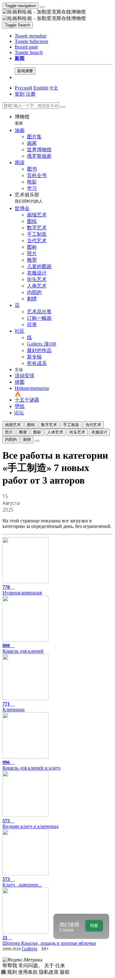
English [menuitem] (40, 87)
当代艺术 (93, 424)
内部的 (11, 439)
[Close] (62, 107)
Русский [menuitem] (23, 87)
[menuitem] (53, 87)
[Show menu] (42, 7)
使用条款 (28, 972)
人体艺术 (55, 432)
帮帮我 (10, 965)
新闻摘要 (25, 71)
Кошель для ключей (23, 648)
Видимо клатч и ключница (30, 823)
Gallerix (29, 948)
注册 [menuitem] (31, 94)
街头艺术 (77, 432)
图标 (37, 432)
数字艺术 (49, 424)
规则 (12, 972)
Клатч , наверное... (22, 882)
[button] (31, 35)
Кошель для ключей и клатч (31, 765)
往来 (60, 965)
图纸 (31, 424)
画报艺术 (13, 424)
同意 (94, 925)
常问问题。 (31, 965)
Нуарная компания (22, 589)
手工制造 (71, 424)
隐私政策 (49, 972)
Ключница (13, 706)
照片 (9, 432)
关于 (49, 965)
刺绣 (27, 439)
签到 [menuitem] (20, 94)
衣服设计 (99, 432)
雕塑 (23, 432)
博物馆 (22, 119)
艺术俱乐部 (29, 198)
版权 (65, 972)
